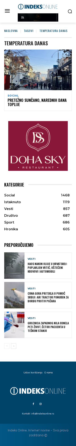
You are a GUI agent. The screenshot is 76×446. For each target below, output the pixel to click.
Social (13, 95)
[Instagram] (40, 404)
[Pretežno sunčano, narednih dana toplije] (38, 70)
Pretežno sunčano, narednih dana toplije (37, 102)
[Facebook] (33, 404)
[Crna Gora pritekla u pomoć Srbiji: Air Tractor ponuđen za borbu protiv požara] (14, 295)
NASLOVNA (11, 30)
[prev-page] (7, 346)
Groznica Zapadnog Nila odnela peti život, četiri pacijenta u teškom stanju (48, 327)
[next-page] (13, 346)
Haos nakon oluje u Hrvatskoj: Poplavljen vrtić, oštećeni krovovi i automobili (47, 267)
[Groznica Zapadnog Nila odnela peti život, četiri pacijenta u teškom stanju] (14, 325)
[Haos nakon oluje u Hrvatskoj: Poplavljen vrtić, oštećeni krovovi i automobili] (14, 265)
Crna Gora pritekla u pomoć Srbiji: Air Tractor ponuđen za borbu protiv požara (48, 297)
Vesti (31, 259)
